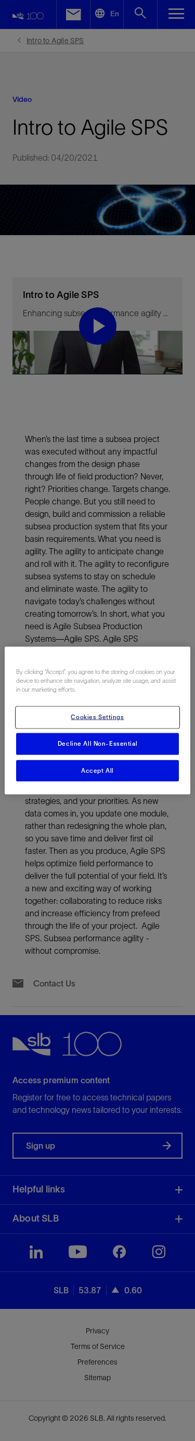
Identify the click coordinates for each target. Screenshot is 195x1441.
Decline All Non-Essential (97, 743)
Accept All (97, 770)
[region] (97, 720)
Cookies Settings (97, 716)
